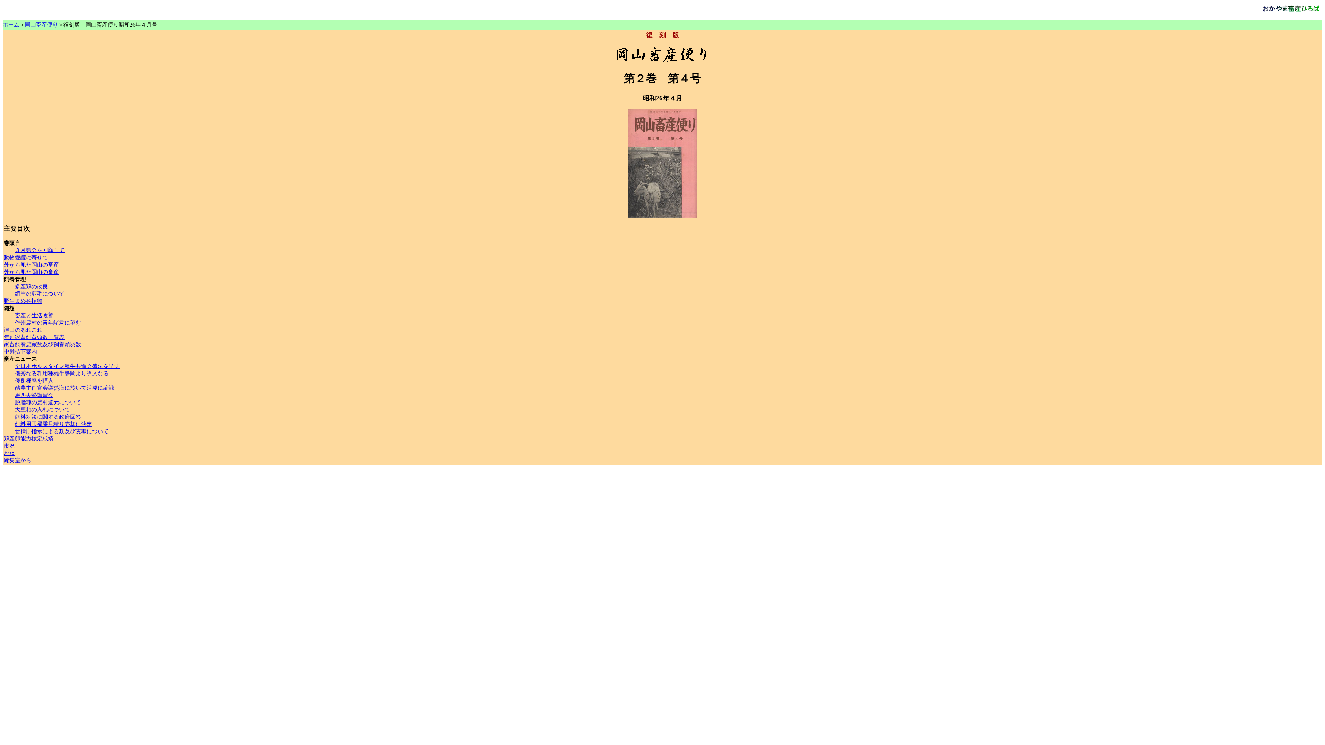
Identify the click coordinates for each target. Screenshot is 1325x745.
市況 (9, 446)
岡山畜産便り (41, 25)
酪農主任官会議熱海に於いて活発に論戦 (64, 388)
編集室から (17, 460)
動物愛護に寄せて (26, 257)
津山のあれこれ (23, 330)
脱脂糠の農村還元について (48, 402)
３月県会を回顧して (40, 250)
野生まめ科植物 (23, 301)
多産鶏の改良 (31, 286)
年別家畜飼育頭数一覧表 (34, 337)
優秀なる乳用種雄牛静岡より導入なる (62, 373)
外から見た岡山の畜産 (31, 265)
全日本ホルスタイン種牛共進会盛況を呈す (67, 366)
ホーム (11, 25)
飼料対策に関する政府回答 (48, 417)
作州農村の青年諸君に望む (48, 323)
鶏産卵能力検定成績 (28, 438)
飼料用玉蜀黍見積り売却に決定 (53, 424)
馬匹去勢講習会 (34, 395)
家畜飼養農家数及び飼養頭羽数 (42, 344)
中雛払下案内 (20, 352)
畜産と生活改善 (34, 315)
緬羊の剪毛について (40, 294)
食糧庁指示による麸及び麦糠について (62, 431)
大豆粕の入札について (42, 410)
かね (9, 453)
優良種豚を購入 (34, 381)
